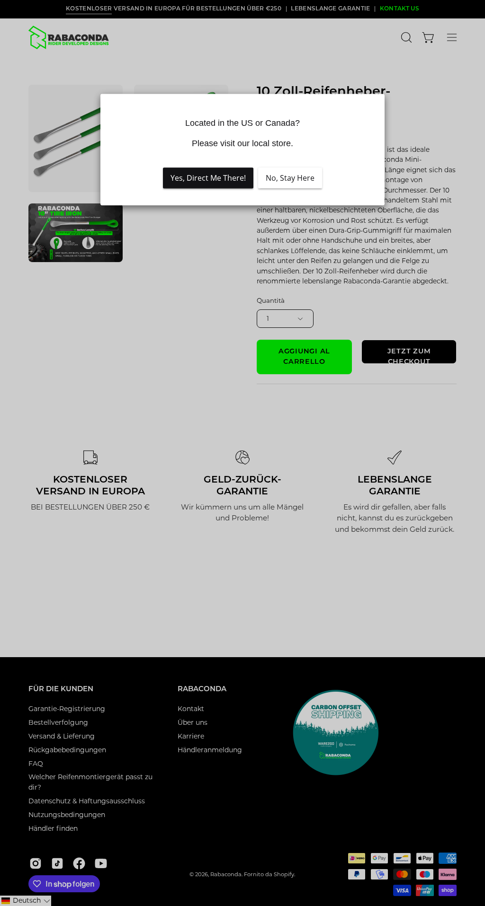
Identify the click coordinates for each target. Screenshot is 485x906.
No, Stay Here (290, 178)
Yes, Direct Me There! (208, 178)
